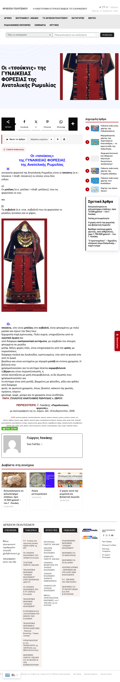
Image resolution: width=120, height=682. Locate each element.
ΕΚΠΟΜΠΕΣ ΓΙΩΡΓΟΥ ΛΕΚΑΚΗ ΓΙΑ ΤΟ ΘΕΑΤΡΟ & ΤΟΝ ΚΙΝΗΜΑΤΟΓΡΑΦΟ (31, 660)
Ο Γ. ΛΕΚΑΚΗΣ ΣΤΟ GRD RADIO (69, 580)
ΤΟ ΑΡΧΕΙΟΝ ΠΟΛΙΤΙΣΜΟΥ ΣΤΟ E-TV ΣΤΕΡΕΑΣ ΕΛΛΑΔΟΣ (30, 590)
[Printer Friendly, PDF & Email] (9, 430)
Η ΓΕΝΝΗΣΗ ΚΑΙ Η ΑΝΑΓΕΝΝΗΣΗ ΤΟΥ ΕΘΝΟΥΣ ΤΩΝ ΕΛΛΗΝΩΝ (31, 615)
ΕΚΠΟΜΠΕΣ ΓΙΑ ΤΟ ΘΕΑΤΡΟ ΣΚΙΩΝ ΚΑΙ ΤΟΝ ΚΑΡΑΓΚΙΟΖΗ (70, 590)
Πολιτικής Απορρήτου (106, 549)
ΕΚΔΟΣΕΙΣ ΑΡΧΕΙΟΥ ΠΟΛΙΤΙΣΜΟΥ (49, 550)
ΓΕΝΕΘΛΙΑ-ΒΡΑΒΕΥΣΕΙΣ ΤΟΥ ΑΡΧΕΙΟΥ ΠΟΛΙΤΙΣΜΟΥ (51, 566)
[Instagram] (106, 535)
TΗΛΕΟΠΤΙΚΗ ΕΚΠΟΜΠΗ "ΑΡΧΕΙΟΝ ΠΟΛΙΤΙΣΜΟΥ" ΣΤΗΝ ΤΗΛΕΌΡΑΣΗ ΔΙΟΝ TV (31, 575)
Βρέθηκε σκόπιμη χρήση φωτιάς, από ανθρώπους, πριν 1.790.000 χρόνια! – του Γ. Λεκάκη (102, 233)
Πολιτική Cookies (109, 545)
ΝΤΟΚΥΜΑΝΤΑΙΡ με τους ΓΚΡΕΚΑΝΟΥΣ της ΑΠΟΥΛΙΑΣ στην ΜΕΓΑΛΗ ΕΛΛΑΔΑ (30, 645)
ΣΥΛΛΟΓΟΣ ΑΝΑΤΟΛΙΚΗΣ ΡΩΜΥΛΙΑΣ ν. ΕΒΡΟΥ (36, 398)
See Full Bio (33, 444)
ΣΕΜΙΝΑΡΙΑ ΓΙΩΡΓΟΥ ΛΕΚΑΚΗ (51, 557)
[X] (109, 535)
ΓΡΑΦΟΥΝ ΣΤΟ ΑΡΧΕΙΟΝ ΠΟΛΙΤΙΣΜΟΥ (50, 588)
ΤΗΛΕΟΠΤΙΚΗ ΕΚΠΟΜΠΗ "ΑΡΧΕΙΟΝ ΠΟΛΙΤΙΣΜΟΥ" (29, 602)
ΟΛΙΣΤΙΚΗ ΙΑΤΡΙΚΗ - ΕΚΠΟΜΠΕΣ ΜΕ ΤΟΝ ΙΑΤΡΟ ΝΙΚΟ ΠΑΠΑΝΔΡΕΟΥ (70, 571)
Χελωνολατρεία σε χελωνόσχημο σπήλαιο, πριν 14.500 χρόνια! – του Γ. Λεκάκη (102, 210)
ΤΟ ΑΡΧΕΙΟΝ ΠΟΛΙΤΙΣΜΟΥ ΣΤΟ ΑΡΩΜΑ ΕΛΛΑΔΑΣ (31, 555)
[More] (73, 124)
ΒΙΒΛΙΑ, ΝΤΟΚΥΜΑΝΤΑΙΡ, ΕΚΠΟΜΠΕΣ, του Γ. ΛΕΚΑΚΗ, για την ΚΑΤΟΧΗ (51, 600)
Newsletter (117, 341)
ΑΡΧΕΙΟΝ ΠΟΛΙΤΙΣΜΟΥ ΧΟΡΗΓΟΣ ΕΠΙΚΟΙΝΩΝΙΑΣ (50, 577)
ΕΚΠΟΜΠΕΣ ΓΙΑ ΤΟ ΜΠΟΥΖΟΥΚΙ (69, 553)
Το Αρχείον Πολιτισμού (106, 555)
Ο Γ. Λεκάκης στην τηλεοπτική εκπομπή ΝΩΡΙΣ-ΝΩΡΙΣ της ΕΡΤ (30, 544)
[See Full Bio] (42, 444)
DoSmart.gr (35, 674)
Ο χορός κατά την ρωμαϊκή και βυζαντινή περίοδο (101, 223)
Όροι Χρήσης (107, 541)
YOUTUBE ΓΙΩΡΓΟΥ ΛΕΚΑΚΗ (31, 563)
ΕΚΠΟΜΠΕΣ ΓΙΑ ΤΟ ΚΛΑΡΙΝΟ (68, 561)
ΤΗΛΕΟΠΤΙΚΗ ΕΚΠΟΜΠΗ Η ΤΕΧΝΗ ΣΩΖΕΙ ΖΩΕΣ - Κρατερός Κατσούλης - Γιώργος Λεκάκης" (31, 629)
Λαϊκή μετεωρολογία (98, 218)
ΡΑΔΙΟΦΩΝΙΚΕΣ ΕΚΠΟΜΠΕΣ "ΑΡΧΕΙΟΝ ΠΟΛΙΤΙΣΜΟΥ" (68, 544)
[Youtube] (112, 535)
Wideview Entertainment (61, 674)
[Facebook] (103, 535)
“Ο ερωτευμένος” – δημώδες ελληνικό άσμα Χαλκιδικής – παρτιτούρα (102, 243)
